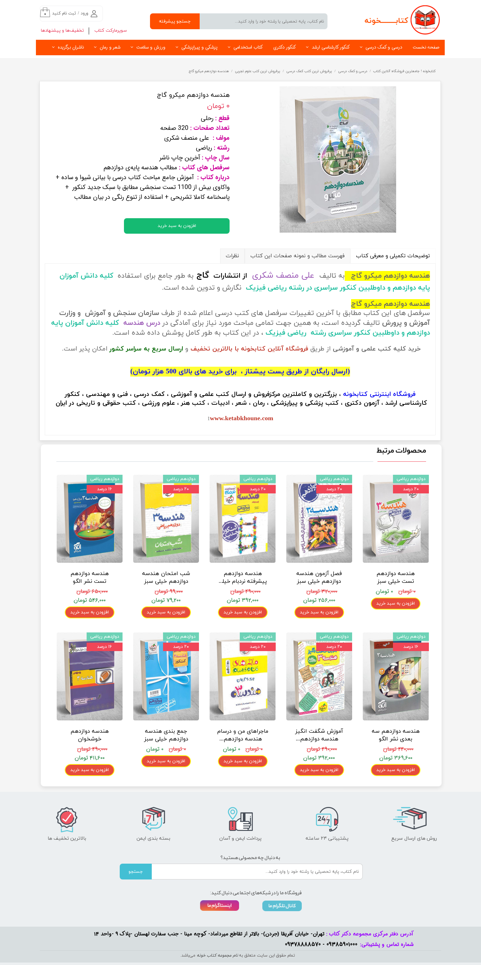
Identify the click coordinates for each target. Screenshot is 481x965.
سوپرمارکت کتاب (110, 30)
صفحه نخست (426, 47)
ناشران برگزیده (71, 47)
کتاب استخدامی (248, 47)
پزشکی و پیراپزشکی (199, 47)
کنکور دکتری (284, 47)
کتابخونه (355, 394)
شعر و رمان (110, 47)
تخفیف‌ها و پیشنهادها (62, 30)
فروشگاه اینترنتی (393, 394)
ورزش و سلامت (150, 47)
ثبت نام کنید (64, 13)
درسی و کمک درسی (384, 47)
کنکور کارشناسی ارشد (331, 47)
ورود (84, 13)
